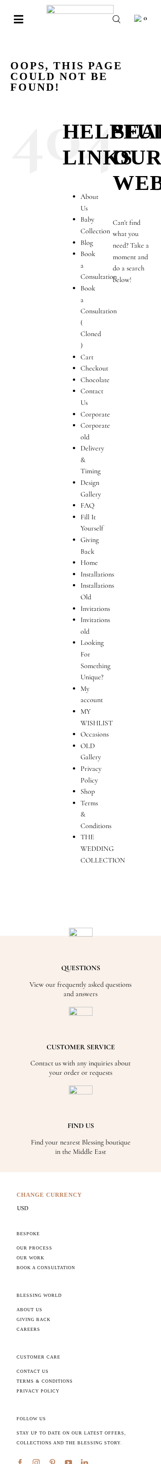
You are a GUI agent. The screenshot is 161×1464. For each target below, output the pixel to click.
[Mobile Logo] (80, 8)
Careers (28, 1329)
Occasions (94, 734)
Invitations (95, 608)
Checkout (94, 368)
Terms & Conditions (45, 1381)
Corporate (95, 414)
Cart (86, 357)
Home (89, 562)
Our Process (34, 1247)
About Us (29, 1309)
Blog (86, 242)
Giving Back (34, 1319)
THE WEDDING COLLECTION (102, 848)
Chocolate (95, 379)
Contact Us (33, 1371)
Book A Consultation (46, 1267)
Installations (97, 574)
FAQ (87, 505)
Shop (87, 791)
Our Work (30, 1257)
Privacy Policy (38, 1390)
